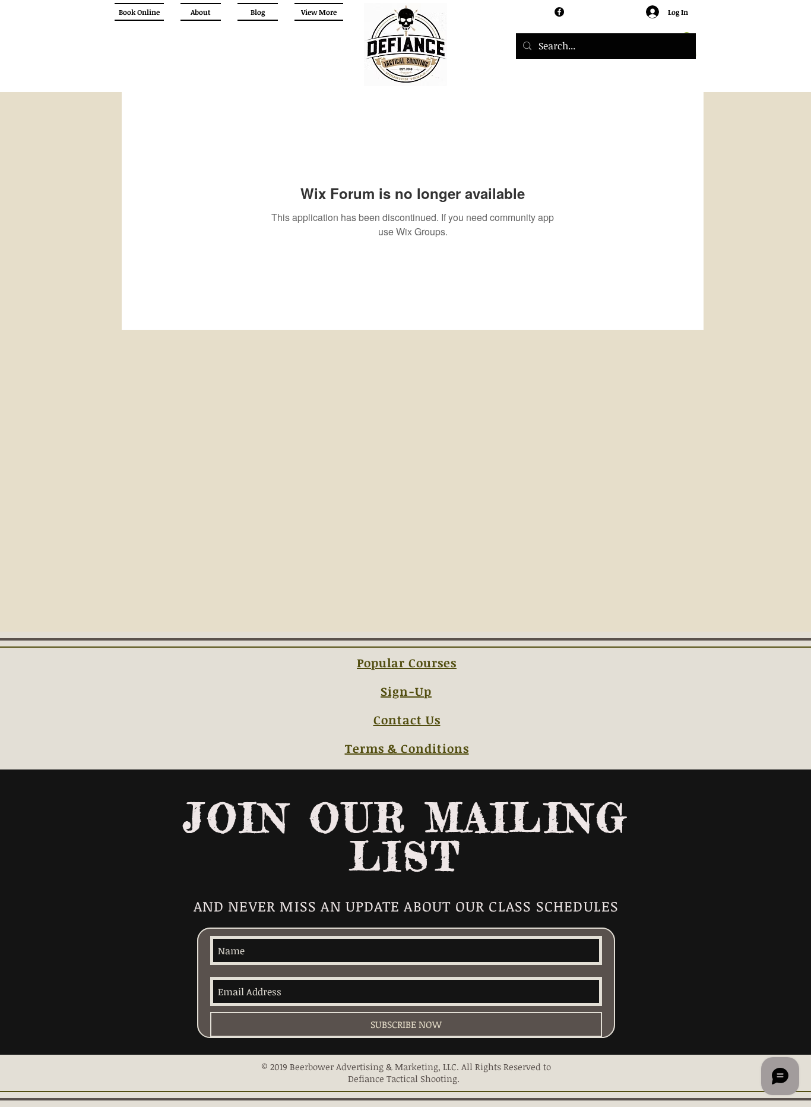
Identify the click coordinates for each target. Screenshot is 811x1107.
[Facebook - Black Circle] (559, 12)
